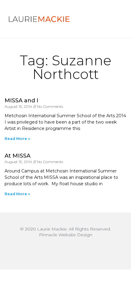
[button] (109, 19)
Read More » (17, 138)
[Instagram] (65, 250)
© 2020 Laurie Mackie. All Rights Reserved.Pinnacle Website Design (65, 231)
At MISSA (17, 155)
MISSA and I (21, 100)
